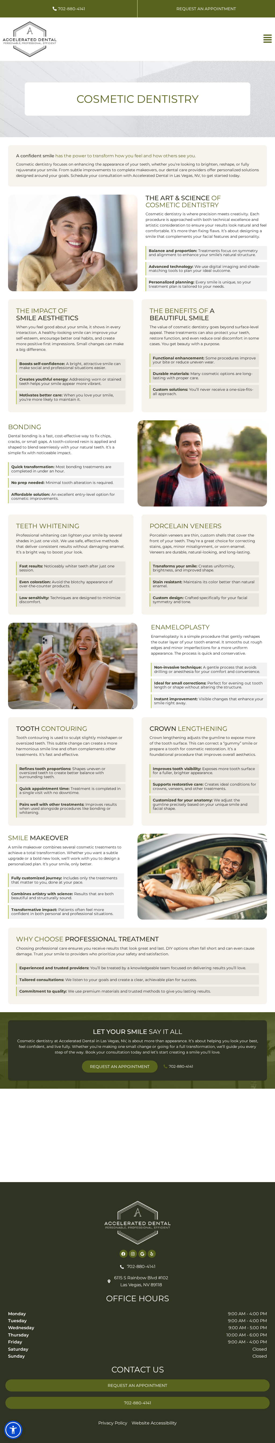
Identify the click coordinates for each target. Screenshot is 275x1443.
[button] (13, 1430)
